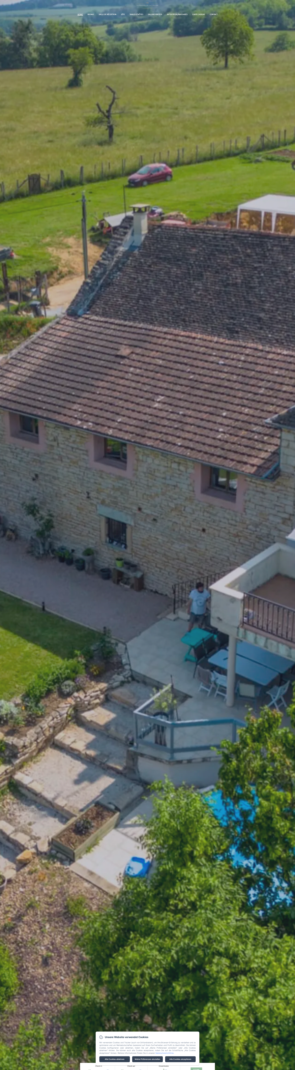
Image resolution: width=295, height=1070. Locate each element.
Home (80, 14)
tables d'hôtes (136, 14)
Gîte (123, 14)
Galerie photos (155, 14)
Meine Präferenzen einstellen (147, 1059)
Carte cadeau (198, 14)
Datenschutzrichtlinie (164, 1053)
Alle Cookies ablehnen (114, 1059)
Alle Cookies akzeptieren (180, 1059)
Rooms (91, 14)
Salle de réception (107, 14)
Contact (213, 14)
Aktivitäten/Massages (177, 14)
